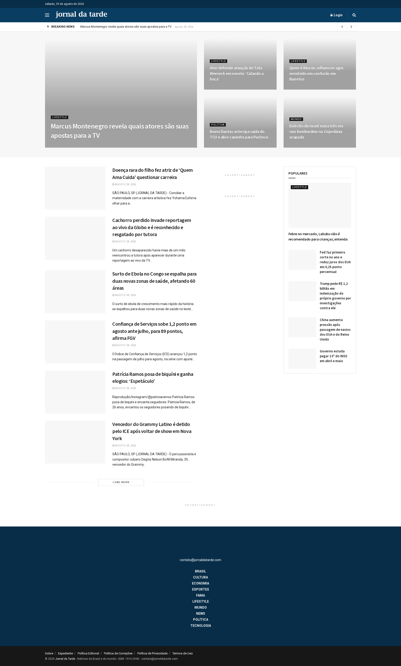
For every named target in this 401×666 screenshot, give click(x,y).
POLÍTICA (217, 124)
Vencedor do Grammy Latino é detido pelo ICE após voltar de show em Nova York (151, 431)
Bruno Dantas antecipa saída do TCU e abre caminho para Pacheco (239, 134)
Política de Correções (118, 653)
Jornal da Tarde (65, 658)
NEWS (200, 613)
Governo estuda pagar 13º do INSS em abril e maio (333, 356)
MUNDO (296, 119)
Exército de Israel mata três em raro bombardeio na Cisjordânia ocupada (316, 131)
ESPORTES (200, 589)
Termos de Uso (182, 653)
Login (338, 15)
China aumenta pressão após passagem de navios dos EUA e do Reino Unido (335, 329)
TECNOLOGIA (200, 625)
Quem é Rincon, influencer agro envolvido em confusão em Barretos (316, 73)
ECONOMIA (200, 583)
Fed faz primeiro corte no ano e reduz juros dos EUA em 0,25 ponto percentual (335, 262)
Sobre (49, 653)
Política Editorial (88, 653)
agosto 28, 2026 (63, 146)
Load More (121, 482)
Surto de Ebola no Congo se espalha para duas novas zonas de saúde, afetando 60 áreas (154, 280)
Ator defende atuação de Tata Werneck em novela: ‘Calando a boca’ (237, 73)
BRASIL (200, 571)
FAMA (200, 595)
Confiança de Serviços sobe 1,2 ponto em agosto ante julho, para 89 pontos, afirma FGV (154, 331)
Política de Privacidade (152, 653)
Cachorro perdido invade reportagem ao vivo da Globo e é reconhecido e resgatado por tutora (151, 227)
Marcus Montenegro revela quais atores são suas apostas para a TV (125, 26)
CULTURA (200, 577)
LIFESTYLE (59, 117)
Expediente (65, 653)
